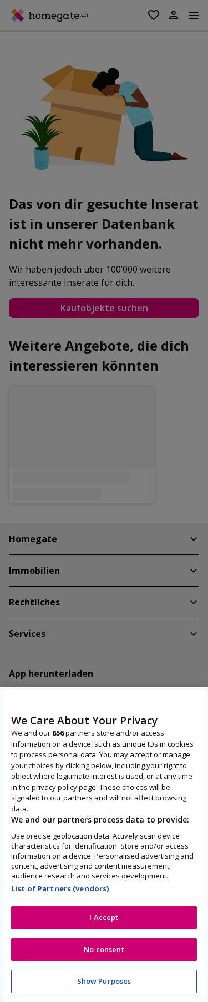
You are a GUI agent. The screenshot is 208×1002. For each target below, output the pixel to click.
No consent (104, 949)
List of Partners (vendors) (60, 888)
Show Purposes (104, 981)
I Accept (103, 917)
